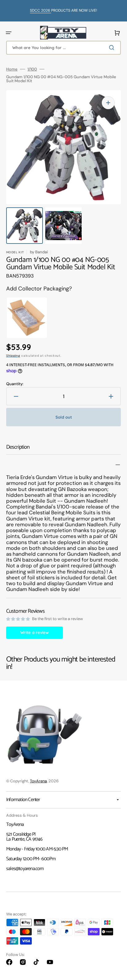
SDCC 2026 (40, 10)
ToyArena (38, 781)
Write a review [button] (34, 632)
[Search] (113, 47)
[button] (8, 33)
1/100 (32, 69)
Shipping (13, 356)
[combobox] (63, 48)
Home (12, 69)
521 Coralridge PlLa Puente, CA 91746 (24, 836)
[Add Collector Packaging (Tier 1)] (22, 318)
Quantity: (14, 384)
